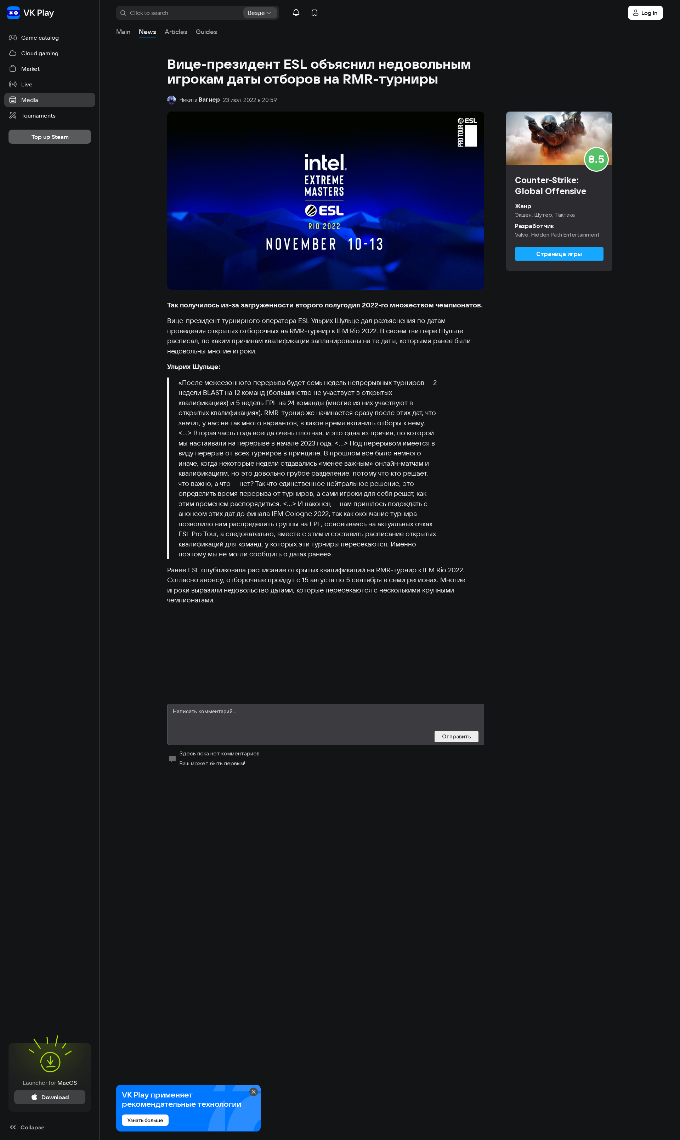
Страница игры (559, 253)
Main (123, 32)
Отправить (456, 736)
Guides (206, 32)
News (147, 32)
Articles (176, 32)
